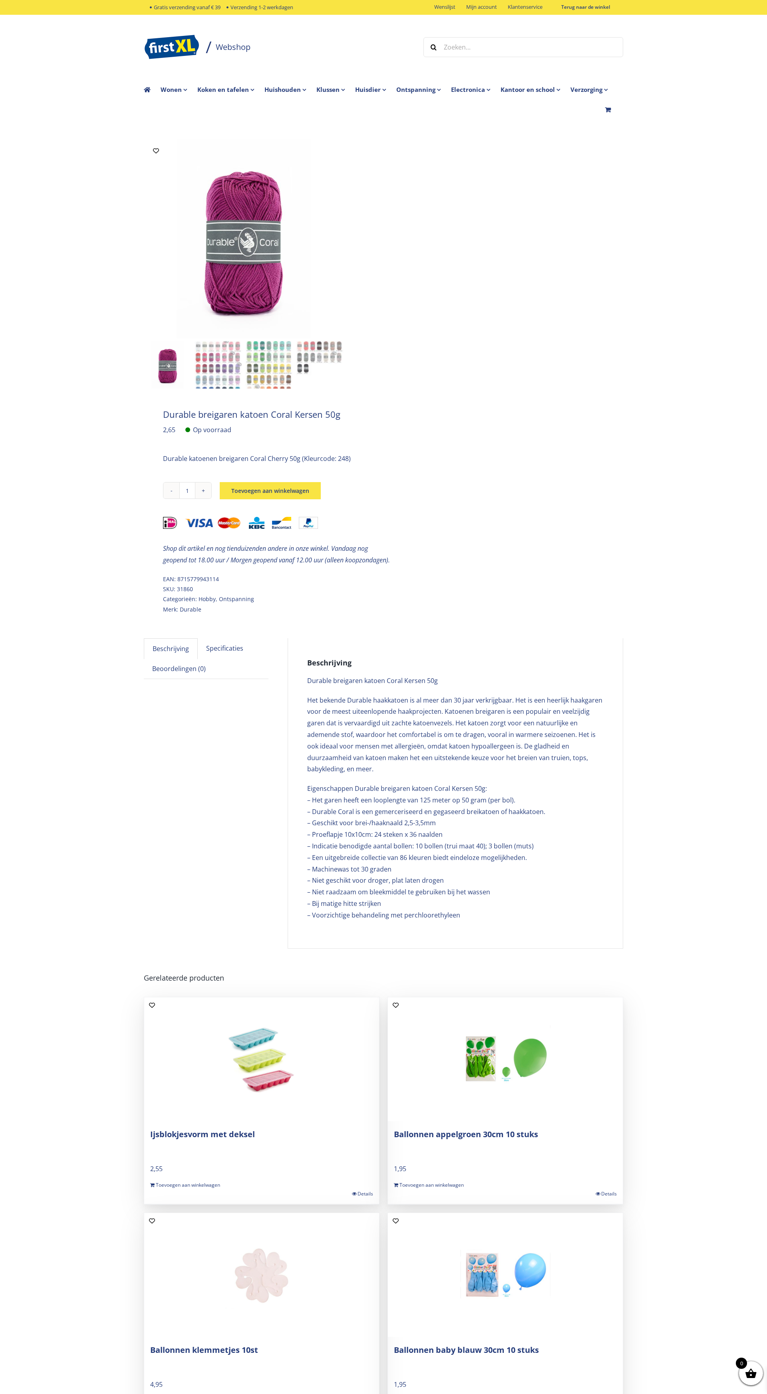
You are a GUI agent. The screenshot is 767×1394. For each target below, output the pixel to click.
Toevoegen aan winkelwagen (270, 490)
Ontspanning (236, 599)
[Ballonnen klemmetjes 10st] (261, 1275)
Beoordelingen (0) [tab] (179, 668)
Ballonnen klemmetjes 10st (204, 1349)
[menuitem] (179, 89)
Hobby (207, 599)
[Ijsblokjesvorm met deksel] (261, 1059)
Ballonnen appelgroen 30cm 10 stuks (466, 1134)
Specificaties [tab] (224, 648)
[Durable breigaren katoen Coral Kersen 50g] (244, 238)
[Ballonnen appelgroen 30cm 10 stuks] (505, 1059)
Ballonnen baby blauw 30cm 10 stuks (466, 1349)
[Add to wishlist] (156, 151)
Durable (190, 609)
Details (365, 1193)
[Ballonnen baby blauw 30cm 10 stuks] (505, 1275)
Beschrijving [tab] (171, 648)
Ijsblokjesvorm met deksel (202, 1134)
